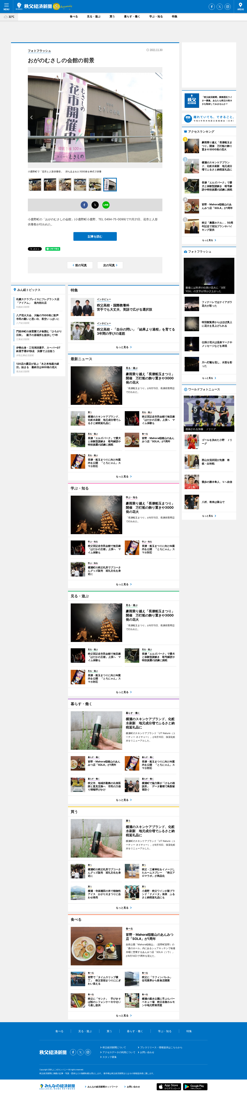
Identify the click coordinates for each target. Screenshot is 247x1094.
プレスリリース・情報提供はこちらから (161, 1047)
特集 (174, 16)
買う (112, 16)
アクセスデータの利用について (119, 1052)
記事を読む (95, 236)
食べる (74, 16)
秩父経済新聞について (114, 1047)
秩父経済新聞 (34, 6)
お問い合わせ (147, 1052)
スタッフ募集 (110, 1056)
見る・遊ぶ (94, 16)
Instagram (228, 7)
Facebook (212, 7)
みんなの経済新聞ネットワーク (57, 1086)
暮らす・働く (132, 16)
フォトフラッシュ (39, 50)
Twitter (220, 7)
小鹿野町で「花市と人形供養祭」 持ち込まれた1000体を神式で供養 (64, 171)
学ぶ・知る (156, 16)
